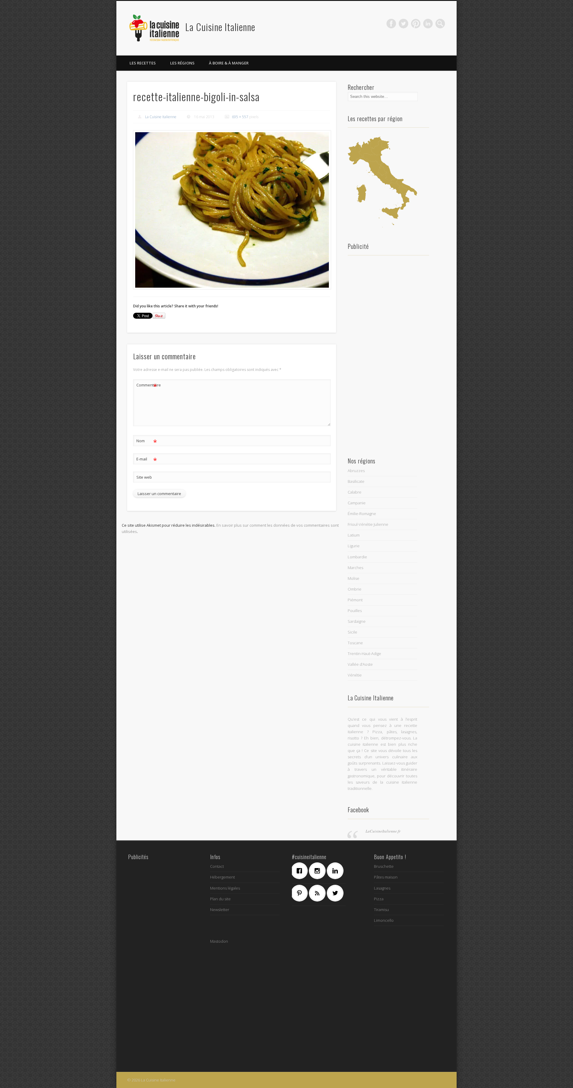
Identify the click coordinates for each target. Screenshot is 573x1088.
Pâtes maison (386, 877)
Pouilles (355, 610)
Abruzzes (356, 470)
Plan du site (220, 898)
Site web (144, 477)
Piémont (355, 599)
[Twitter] (337, 893)
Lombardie (357, 557)
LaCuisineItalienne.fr (383, 831)
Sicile (352, 632)
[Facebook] (301, 870)
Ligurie (354, 545)
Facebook (391, 23)
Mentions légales (225, 888)
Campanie (357, 503)
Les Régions (182, 63)
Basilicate (356, 481)
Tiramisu (381, 909)
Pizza (378, 898)
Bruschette (384, 866)
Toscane (355, 642)
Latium (354, 535)
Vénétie (355, 675)
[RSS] (319, 893)
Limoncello (384, 920)
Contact (217, 866)
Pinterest (415, 23)
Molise (353, 578)
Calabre (354, 492)
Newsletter (219, 909)
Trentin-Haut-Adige (364, 653)
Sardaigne (357, 621)
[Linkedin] (337, 870)
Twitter (403, 23)
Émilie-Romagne (362, 513)
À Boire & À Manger (229, 63)
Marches (355, 567)
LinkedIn (428, 23)
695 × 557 (240, 116)
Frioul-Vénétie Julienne (368, 524)
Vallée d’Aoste (360, 664)
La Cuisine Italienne (220, 27)
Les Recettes (143, 63)
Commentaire (146, 385)
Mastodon (219, 941)
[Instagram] (319, 870)
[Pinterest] (301, 893)
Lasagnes (382, 888)
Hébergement (222, 877)
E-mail (146, 459)
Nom (146, 441)
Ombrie (354, 589)
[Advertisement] (383, 353)
